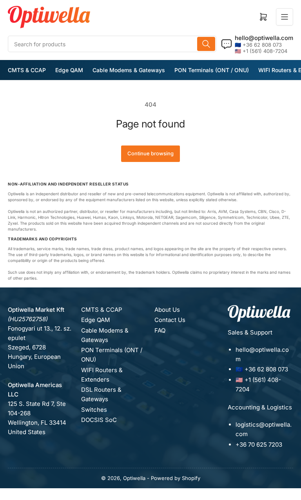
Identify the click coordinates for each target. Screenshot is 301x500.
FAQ (159, 330)
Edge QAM (69, 70)
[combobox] (112, 44)
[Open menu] (284, 16)
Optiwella (134, 478)
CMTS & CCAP (27, 70)
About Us (167, 309)
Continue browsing (150, 153)
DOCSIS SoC (99, 420)
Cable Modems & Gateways (128, 70)
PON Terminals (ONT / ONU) (211, 70)
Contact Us (169, 320)
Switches (94, 409)
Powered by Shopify (175, 478)
